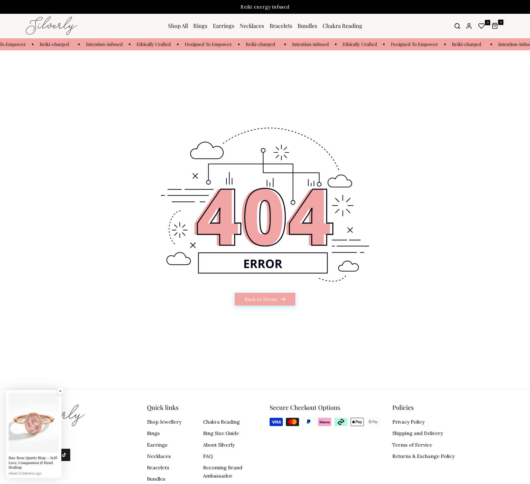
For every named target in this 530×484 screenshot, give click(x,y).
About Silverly (219, 445)
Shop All (178, 25)
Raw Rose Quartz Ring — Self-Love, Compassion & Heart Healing (34, 462)
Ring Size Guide (221, 433)
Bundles (307, 25)
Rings (200, 25)
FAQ (208, 456)
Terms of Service (412, 445)
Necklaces (252, 25)
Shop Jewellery (164, 422)
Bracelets (281, 25)
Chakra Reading (342, 25)
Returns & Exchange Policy (423, 456)
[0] (481, 26)
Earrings (223, 25)
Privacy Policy (408, 422)
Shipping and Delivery (417, 433)
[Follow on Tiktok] (64, 455)
